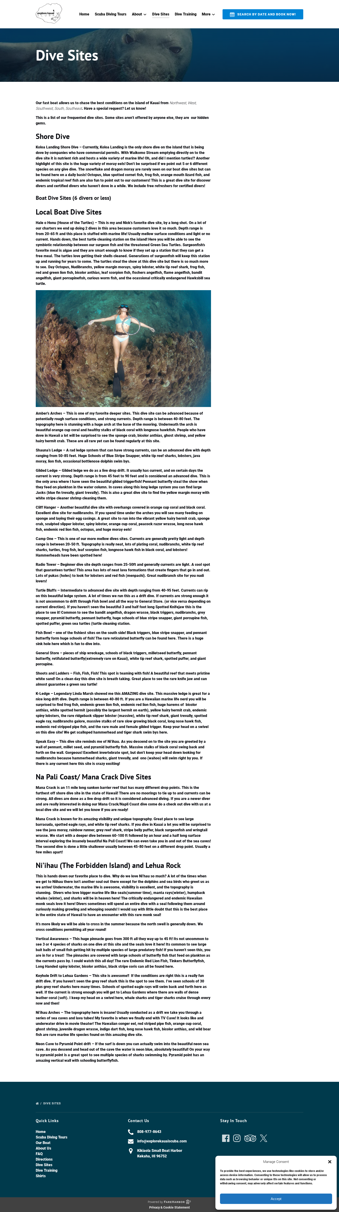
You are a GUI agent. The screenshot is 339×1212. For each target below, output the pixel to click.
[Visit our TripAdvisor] (250, 1138)
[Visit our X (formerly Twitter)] (263, 1138)
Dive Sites (160, 14)
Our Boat (43, 1143)
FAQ (39, 1154)
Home (84, 14)
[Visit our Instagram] (237, 1138)
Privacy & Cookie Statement (169, 1207)
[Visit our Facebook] (225, 1138)
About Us (43, 1148)
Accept (276, 1199)
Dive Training (185, 14)
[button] (329, 1161)
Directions (44, 1159)
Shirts (41, 1176)
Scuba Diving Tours (110, 14)
